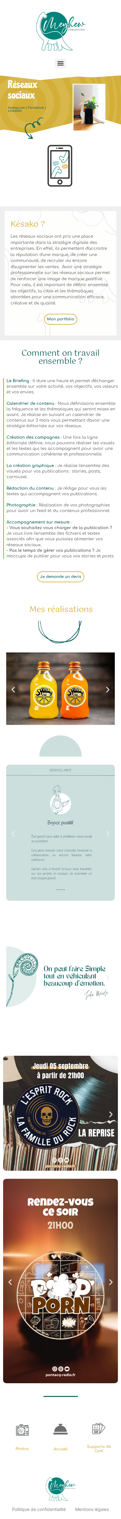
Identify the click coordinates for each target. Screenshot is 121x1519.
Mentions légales (92, 1509)
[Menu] (60, 63)
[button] (13, 689)
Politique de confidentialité (39, 1509)
